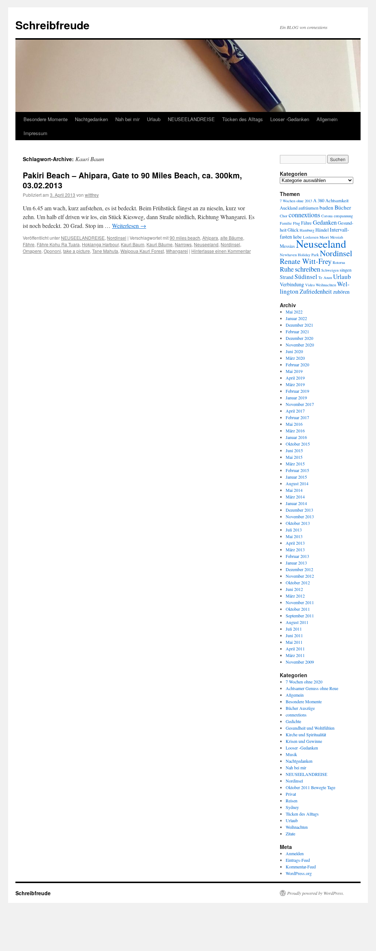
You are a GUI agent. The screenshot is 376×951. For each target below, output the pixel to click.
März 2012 (295, 596)
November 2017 (300, 404)
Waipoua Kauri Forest (142, 251)
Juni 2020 (294, 351)
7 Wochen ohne (292, 200)
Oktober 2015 (298, 444)
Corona (327, 215)
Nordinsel (116, 238)
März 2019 (295, 384)
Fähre (29, 244)
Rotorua (339, 262)
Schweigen (330, 270)
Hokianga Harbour (100, 244)
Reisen (291, 800)
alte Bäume (231, 238)
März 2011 (295, 655)
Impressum (35, 133)
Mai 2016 (294, 424)
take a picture (76, 251)
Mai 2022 (294, 312)
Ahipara (210, 238)
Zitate (290, 833)
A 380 (318, 200)
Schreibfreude (52, 25)
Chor (284, 215)
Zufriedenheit (316, 291)
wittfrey (92, 195)
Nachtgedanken (91, 119)
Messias (287, 246)
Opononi (52, 251)
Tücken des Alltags (242, 119)
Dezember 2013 (299, 510)
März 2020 (295, 358)
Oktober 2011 (298, 609)
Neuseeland (206, 244)
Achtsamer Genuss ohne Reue (312, 688)
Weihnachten (326, 284)
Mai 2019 (294, 371)
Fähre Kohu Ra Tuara (58, 244)
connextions (304, 214)
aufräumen (308, 208)
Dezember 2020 (299, 338)
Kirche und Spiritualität (306, 734)
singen (345, 270)
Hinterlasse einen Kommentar (221, 251)
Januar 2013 (296, 563)
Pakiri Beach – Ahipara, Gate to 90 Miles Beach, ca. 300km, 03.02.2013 (132, 180)
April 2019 (295, 378)
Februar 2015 (297, 470)
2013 (308, 200)
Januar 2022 (296, 318)
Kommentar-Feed (301, 867)
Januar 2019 (296, 397)
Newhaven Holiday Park (299, 254)
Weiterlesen (129, 225)
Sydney (292, 807)
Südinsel (305, 276)
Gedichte (293, 721)
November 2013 (300, 516)
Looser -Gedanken (289, 119)
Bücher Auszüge (300, 708)
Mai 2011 (294, 642)
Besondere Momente (46, 119)
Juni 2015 (294, 450)
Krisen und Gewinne (304, 741)
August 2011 (297, 622)
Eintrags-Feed (298, 860)
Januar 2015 (296, 477)
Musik (291, 754)
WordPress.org (299, 873)
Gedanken (325, 222)
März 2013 (295, 549)
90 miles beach (185, 238)
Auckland (288, 208)
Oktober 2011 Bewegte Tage (310, 787)
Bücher (343, 207)
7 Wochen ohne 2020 (304, 682)
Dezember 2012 (299, 569)
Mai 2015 (294, 457)
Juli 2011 (294, 629)
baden (326, 207)
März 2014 (295, 497)
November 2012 (300, 576)
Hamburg (307, 230)
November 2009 (300, 662)
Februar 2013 (297, 556)
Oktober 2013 (298, 523)
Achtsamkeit (336, 200)
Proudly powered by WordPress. (315, 893)
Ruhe (287, 269)
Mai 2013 (294, 536)
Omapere (32, 251)
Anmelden (295, 853)
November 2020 (300, 345)
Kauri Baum (132, 244)
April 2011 (295, 648)
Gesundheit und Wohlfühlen (310, 728)
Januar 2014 (296, 503)
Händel (322, 230)
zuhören (341, 291)
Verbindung (292, 284)
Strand (286, 276)
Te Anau (325, 277)
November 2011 (300, 602)
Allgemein (327, 119)
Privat (291, 794)
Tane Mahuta (105, 251)
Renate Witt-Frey (306, 261)
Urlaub (153, 119)
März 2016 (295, 430)
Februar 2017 (297, 417)
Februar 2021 (297, 331)
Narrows (183, 244)
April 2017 (295, 411)
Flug (296, 223)
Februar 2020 (297, 364)
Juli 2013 (294, 530)
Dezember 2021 (299, 325)
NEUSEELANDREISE (191, 119)
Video (310, 284)
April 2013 (295, 543)
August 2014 (297, 483)
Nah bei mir (127, 119)
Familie (286, 223)
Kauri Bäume (160, 244)
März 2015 (295, 464)
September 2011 (300, 615)
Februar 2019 (297, 391)
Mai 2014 (294, 490)
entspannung (343, 215)
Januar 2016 (296, 437)
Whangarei (177, 251)
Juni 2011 (294, 635)
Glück (293, 230)
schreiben (307, 268)
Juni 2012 (294, 589)
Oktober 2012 (298, 582)
